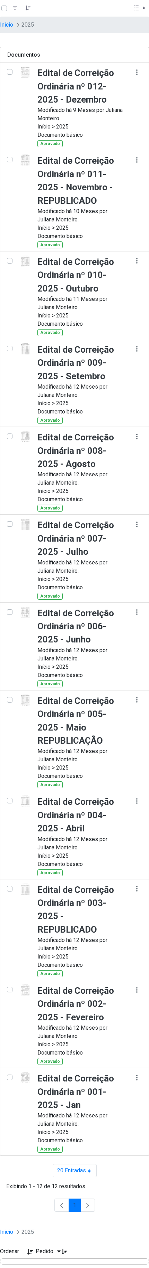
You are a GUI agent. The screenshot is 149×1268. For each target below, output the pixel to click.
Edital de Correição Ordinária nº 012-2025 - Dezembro (75, 86)
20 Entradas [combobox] (77, 1172)
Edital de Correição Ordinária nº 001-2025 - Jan (75, 1091)
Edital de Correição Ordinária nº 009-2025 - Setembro (75, 362)
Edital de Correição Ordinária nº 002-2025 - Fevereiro (75, 1003)
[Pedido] (28, 8)
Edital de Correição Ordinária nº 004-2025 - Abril (75, 815)
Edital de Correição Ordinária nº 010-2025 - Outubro (75, 275)
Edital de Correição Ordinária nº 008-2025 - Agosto (75, 450)
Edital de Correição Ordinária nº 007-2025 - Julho (75, 538)
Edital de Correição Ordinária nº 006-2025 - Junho (75, 626)
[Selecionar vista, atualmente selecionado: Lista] (140, 8)
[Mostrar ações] (136, 72)
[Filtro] (15, 8)
